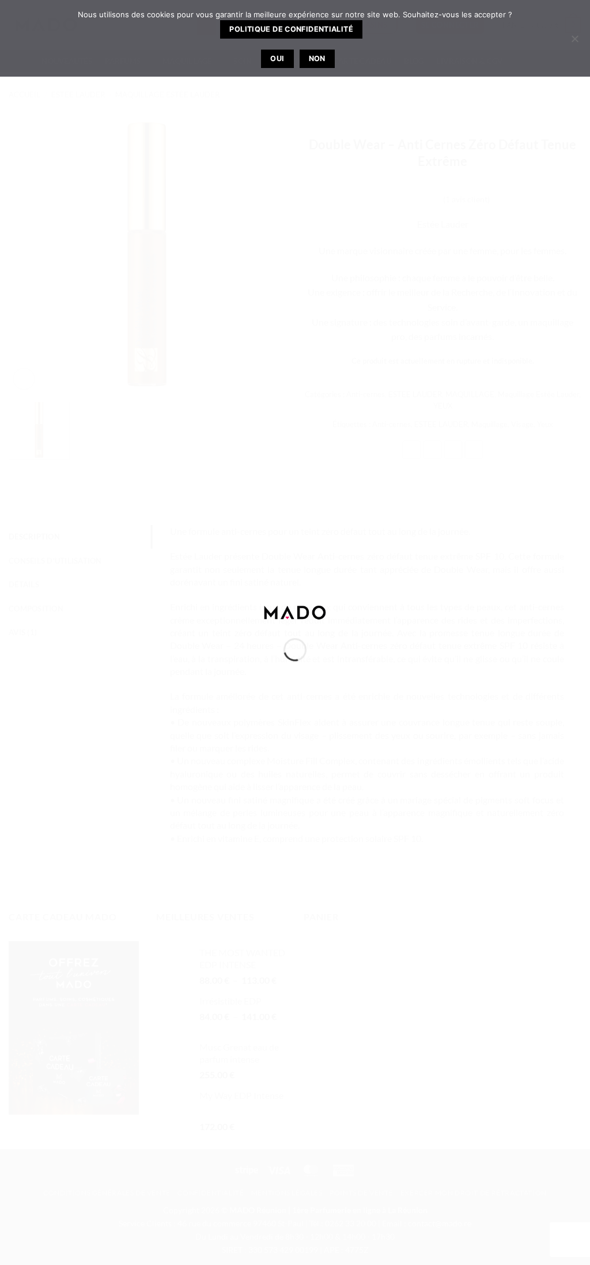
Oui (277, 58)
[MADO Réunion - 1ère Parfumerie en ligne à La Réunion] (295, 611)
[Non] (574, 42)
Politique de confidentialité (291, 29)
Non (317, 58)
